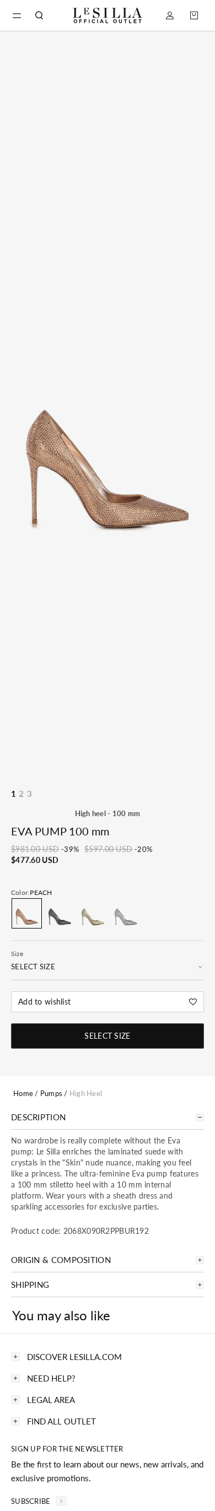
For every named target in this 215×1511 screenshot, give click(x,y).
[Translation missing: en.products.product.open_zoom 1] (107, 446)
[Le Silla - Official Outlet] (108, 16)
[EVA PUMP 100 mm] (26, 913)
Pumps (51, 1093)
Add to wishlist (44, 1001)
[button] (16, 15)
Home (23, 1093)
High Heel (85, 1093)
